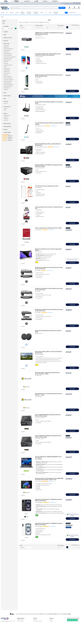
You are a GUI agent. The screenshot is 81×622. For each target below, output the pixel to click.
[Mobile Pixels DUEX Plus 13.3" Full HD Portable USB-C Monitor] (26, 261)
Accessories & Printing (29, 13)
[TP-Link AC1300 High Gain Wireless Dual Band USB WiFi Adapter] (26, 135)
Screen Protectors (8, 55)
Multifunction (7, 115)
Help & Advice (72, 12)
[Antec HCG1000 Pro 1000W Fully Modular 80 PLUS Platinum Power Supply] (26, 448)
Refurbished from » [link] (72, 259)
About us (51, 619)
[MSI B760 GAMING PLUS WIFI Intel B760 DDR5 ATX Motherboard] (26, 156)
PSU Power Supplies (8, 48)
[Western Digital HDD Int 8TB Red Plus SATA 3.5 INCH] (26, 240)
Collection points (20, 621)
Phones (41, 12)
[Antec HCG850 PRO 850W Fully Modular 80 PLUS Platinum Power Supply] (26, 427)
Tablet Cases (7, 73)
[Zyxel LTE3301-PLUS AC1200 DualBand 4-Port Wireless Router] (26, 114)
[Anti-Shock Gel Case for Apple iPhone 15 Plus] (26, 198)
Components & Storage (35, 13)
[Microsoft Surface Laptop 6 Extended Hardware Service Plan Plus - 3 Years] (26, 385)
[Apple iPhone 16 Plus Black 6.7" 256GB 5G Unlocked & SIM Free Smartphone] (26, 511)
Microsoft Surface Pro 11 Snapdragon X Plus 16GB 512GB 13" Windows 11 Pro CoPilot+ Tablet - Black (49, 479)
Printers (6, 63)
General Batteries (8, 82)
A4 (5, 110)
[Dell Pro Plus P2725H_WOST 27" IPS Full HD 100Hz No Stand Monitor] (26, 364)
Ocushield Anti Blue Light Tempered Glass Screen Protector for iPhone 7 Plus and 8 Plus (48, 54)
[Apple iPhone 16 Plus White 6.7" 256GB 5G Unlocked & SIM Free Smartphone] (26, 535)
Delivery (34, 619)
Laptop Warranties (8, 65)
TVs (46, 12)
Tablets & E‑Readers (22, 13)
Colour (6, 103)
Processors (6, 71)
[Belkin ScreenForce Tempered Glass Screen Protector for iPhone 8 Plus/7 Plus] (26, 87)
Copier (6, 120)
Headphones (7, 69)
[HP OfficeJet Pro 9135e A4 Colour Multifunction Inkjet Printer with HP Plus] (26, 321)
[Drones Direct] (26, 1)
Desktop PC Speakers (8, 84)
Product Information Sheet (39, 111)
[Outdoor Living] (54, 1)
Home (2, 16)
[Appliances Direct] (16, 1)
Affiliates (51, 621)
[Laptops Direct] (5, 1)
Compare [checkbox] (23, 49)
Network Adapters (8, 76)
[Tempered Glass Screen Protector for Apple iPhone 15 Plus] (26, 219)
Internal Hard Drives (8, 86)
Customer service (20, 619)
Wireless (6, 118)
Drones (50, 12)
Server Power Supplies (8, 79)
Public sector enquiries (37, 621)
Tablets (6, 74)
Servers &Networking (56, 13)
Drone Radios (7, 87)
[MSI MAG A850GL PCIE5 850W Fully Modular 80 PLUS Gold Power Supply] (26, 177)
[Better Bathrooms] (35, 1)
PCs (7, 12)
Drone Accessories (8, 78)
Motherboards (7, 60)
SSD (5, 66)
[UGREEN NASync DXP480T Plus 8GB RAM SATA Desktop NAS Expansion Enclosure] (26, 45)
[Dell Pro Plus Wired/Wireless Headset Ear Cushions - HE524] (26, 342)
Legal (5, 108)
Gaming (16, 12)
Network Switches (8, 81)
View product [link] (72, 49)
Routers (6, 89)
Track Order (74, 8)
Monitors (11, 12)
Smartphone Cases (8, 58)
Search (61, 7)
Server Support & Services (9, 56)
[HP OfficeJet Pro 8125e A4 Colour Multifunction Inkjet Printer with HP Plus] (26, 279)
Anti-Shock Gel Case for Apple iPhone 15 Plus (46, 186)
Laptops (2, 12)
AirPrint (6, 117)
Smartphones (7, 50)
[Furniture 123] (45, 1)
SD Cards (6, 52)
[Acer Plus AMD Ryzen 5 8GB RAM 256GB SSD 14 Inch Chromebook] (26, 469)
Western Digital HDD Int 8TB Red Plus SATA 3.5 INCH (48, 228)
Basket (79, 8)
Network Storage (8, 53)
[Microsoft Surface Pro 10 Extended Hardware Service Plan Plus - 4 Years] (26, 406)
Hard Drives (7, 68)
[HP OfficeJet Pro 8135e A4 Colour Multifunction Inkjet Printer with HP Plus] (26, 300)
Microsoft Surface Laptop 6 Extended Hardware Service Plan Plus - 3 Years (47, 373)
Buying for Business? (5, 3)
